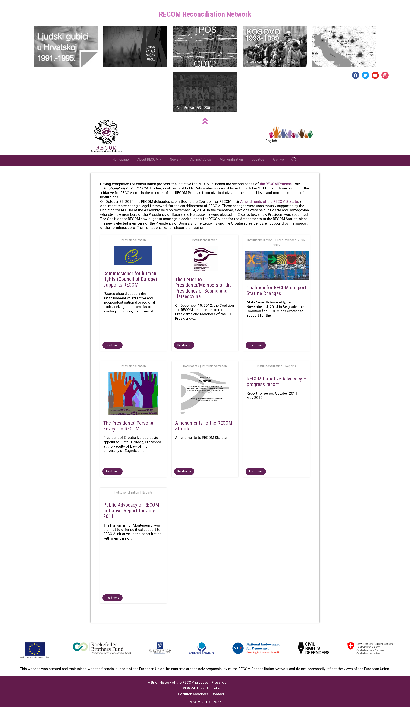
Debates (257, 159)
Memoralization (231, 159)
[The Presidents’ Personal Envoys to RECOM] (133, 394)
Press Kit (218, 682)
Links (215, 688)
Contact (217, 694)
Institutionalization (133, 240)
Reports (290, 366)
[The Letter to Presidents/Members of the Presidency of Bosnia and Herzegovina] (205, 259)
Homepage (120, 159)
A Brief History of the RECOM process (178, 682)
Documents (191, 366)
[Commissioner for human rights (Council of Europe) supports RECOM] (133, 256)
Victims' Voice (200, 159)
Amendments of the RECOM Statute (269, 201)
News (174, 159)
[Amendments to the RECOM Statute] (205, 394)
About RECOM (147, 159)
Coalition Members (193, 694)
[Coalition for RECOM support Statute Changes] (276, 266)
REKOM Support (195, 688)
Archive (278, 159)
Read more (112, 345)
